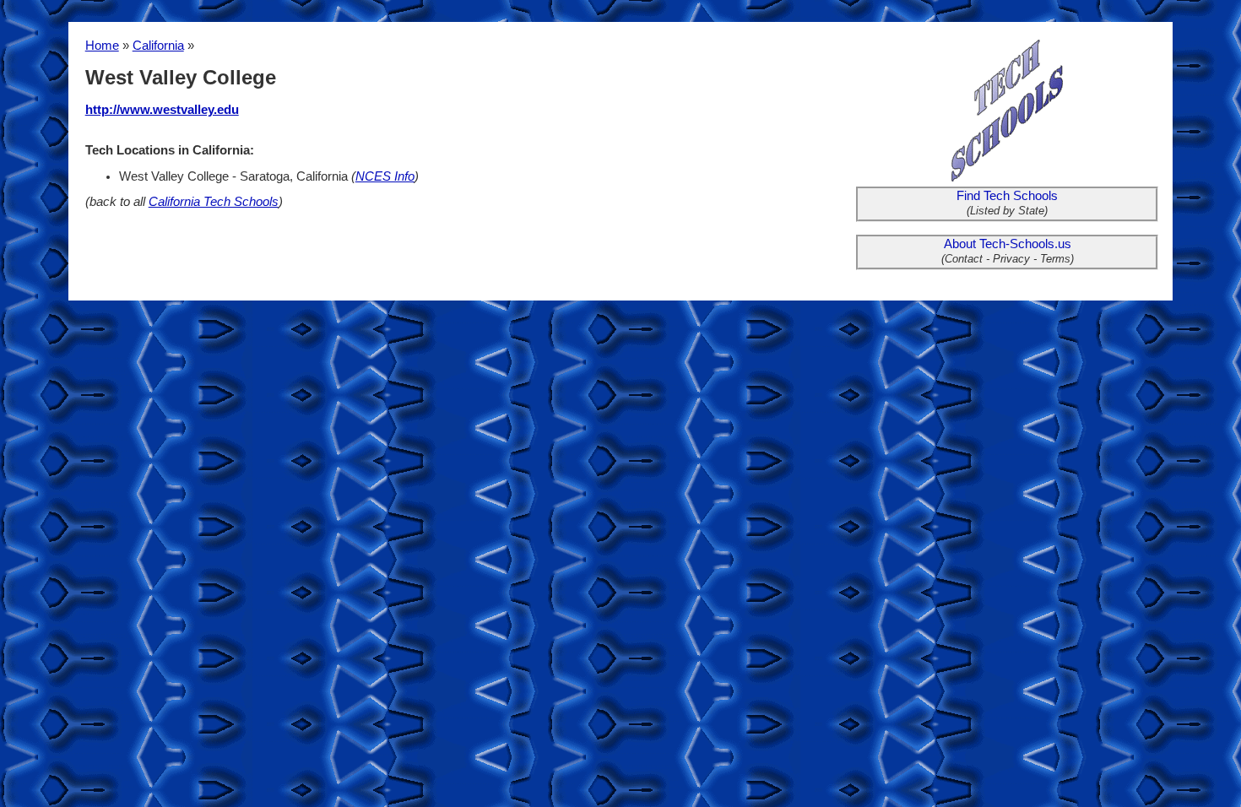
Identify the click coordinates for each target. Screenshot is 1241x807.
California (158, 45)
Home (102, 45)
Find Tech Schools (1007, 196)
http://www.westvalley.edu (162, 109)
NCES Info (385, 176)
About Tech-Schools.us (1007, 244)
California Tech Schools (214, 202)
